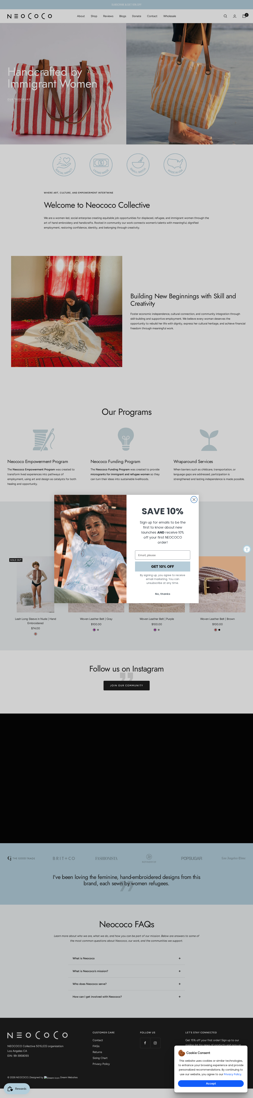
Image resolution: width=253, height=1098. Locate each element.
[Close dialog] (194, 499)
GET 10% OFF (162, 566)
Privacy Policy (232, 1074)
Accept (211, 1083)
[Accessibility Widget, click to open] (247, 549)
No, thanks (162, 594)
